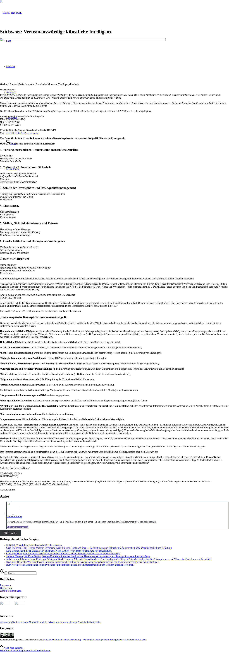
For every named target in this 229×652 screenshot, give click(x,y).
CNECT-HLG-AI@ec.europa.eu (22, 133)
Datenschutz (6, 588)
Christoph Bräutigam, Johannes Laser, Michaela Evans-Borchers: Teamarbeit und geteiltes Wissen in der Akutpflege (63, 553)
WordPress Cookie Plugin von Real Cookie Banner (25, 650)
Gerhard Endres (14, 516)
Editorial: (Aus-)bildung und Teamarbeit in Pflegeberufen (34, 545)
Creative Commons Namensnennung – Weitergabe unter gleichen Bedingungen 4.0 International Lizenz (95, 639)
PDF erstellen (10, 533)
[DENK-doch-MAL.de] (11, 12)
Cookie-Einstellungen (10, 591)
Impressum (5, 585)
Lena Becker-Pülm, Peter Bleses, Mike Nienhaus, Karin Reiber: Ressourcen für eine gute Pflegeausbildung (59, 550)
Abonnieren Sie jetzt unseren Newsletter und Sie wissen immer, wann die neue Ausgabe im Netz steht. (50, 622)
